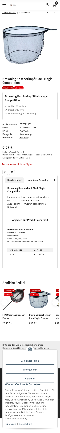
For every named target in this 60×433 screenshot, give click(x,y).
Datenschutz (25, 424)
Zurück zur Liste (9, 12)
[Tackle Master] (13, 5)
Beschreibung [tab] (14, 180)
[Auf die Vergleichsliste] (5, 172)
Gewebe (38, 249)
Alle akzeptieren (30, 360)
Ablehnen (30, 378)
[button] (47, 5)
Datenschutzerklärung (13, 348)
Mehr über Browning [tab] (38, 180)
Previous (4, 302)
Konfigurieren (30, 369)
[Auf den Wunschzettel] (12, 172)
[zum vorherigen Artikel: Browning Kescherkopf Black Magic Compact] (47, 13)
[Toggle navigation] (4, 5)
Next (55, 302)
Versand (20, 151)
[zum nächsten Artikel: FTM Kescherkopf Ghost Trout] (54, 13)
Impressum (10, 424)
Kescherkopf (26, 134)
